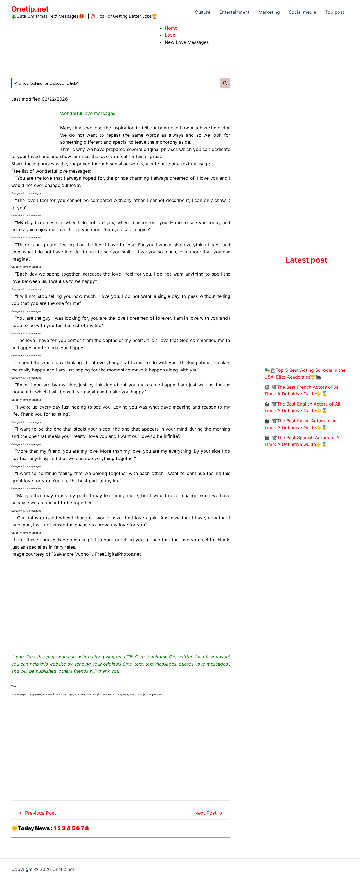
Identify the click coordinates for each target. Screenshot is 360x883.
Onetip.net (30, 8)
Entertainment (234, 12)
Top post (334, 12)
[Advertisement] (120, 604)
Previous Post (37, 812)
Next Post (208, 812)
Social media (302, 12)
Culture (202, 12)
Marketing (269, 12)
